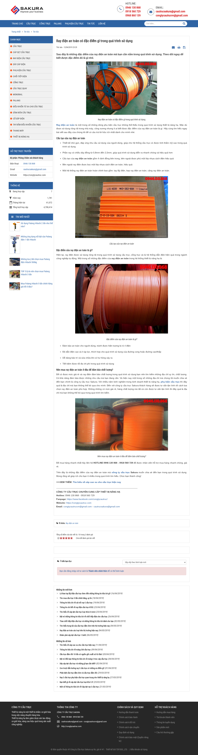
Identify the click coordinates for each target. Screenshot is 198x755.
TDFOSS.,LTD (121, 749)
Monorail (18, 94)
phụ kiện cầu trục (170, 382)
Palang (16, 100)
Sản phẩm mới (162, 727)
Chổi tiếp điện (20, 76)
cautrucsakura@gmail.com (107, 506)
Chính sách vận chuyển (129, 727)
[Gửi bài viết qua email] (174, 47)
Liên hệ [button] (101, 23)
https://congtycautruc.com (78, 503)
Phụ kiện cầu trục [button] (74, 23)
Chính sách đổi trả (127, 722)
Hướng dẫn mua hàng (165, 712)
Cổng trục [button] (44, 23)
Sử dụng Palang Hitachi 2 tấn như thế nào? (37, 225)
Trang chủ (17, 23)
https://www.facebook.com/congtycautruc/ (87, 499)
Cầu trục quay (20, 88)
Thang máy (18, 130)
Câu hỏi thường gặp (165, 732)
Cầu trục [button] (31, 23)
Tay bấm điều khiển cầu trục (27, 124)
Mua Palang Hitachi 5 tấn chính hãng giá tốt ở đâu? (36, 285)
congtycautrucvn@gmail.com (77, 506)
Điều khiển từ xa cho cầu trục (28, 106)
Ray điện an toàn (65, 125)
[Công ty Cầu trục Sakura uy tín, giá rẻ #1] (27, 10)
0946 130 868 (29, 163)
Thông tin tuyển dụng (165, 722)
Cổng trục (18, 82)
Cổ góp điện (18, 118)
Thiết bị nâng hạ (21, 136)
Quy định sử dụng (126, 732)
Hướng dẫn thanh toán (128, 712)
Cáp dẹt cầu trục (21, 52)
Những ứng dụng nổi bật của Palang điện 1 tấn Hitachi (36, 238)
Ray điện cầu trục (21, 58)
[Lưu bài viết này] (184, 47)
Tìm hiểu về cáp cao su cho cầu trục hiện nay (97, 482)
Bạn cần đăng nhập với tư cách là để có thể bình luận (92, 571)
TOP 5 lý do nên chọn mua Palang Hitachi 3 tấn (35, 273)
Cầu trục (17, 46)
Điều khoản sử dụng (138, 749)
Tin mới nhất (23, 216)
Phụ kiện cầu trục (22, 70)
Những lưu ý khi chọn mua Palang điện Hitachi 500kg (35, 260)
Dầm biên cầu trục (22, 112)
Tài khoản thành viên (165, 717)
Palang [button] (58, 23)
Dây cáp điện (19, 64)
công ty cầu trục (121, 472)
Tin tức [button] (91, 23)
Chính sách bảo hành (128, 717)
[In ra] (179, 47)
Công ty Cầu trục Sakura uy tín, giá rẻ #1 (87, 749)
